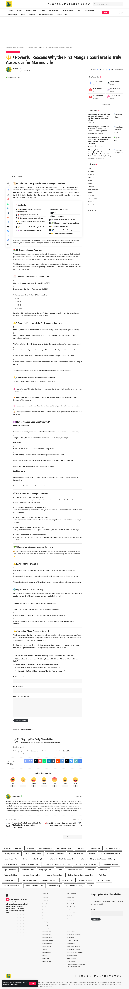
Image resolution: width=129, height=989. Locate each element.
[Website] (81, 796)
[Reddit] (81, 4)
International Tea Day (110, 864)
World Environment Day (34, 886)
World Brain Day (104, 880)
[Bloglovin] (79, 4)
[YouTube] (53, 4)
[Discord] (72, 4)
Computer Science (113, 848)
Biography (92, 158)
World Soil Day (54, 886)
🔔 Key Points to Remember (59, 226)
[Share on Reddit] (8, 217)
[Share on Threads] (8, 226)
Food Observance (58, 216)
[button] (32, 983)
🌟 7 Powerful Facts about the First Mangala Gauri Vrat (30, 222)
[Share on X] (100, 69)
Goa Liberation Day (76, 854)
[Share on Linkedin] (8, 208)
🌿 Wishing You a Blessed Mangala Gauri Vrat (65, 223)
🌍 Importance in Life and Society (61, 230)
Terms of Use (14, 984)
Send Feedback (20, 720)
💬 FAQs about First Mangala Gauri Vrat (63, 219)
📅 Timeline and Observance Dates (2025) (30, 218)
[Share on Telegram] (8, 222)
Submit (95, 919)
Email (18, 686)
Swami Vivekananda (29, 880)
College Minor (95, 848)
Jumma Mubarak (28, 870)
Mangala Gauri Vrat (27, 729)
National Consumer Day (31, 875)
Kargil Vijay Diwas (45, 870)
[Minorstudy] (9, 4)
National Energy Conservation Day (80, 875)
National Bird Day (10, 875)
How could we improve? (22, 696)
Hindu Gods (92, 123)
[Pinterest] (58, 4)
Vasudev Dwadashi (49, 880)
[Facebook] (48, 4)
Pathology (103, 875)
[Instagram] (55, 4)
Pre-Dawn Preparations (60, 209)
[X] (50, 4)
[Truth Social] (83, 4)
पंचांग (90, 886)
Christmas (80, 848)
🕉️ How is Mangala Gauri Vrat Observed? (30, 230)
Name (18, 677)
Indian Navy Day (38, 859)
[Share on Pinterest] (8, 199)
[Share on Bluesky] (8, 231)
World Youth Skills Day (74, 886)
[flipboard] (65, 4)
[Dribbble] (114, 96)
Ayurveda (30, 848)
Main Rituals (57, 213)
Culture (91, 146)
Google (92, 854)
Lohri (60, 870)
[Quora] (76, 4)
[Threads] (86, 4)
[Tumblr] (70, 4)
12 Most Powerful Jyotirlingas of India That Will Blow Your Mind (36, 664)
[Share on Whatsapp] (103, 69)
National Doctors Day (54, 875)
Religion (91, 133)
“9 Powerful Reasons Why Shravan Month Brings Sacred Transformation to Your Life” (44, 656)
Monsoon (90, 870)
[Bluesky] (88, 4)
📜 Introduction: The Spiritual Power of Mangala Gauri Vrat (28, 210)
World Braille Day (85, 880)
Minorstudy (16, 68)
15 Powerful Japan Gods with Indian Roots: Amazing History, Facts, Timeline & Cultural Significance (98, 129)
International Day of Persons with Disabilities (21, 864)
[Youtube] (96, 96)
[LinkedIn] (60, 4)
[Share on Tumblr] (8, 213)
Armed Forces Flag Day (12, 848)
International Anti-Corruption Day (62, 859)
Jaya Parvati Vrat (10, 870)
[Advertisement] (64, 31)
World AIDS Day (67, 880)
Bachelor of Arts (45, 848)
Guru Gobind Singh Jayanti (110, 854)
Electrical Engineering (55, 854)
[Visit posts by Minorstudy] (8, 796)
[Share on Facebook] (97, 69)
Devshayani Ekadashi (11, 854)
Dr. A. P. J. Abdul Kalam (33, 854)
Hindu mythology (13, 52)
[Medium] (62, 4)
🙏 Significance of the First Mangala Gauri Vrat (31, 227)
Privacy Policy (66, 751)
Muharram (103, 870)
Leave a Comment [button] (73, 837)
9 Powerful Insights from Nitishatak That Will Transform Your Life (37, 668)
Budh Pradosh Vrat (64, 848)
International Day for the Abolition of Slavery (98, 859)
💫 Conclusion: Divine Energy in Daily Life (63, 233)
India (25, 859)
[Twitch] (67, 4)
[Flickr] (74, 4)
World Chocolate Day (12, 886)
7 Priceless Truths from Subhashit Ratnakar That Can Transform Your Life (40, 671)
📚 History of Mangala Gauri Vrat (28, 215)
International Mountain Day (85, 864)
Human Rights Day (10, 859)
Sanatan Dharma (10, 880)
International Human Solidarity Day (57, 864)
